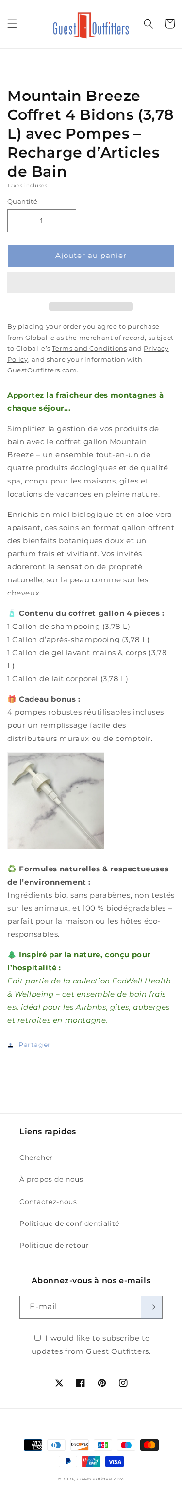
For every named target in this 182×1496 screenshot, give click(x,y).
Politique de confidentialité (69, 1223)
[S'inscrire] (151, 1307)
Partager (34, 1044)
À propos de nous (51, 1179)
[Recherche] (148, 23)
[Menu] (12, 23)
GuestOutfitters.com (100, 1479)
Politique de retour (54, 1245)
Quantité (22, 201)
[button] (91, 283)
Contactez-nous (48, 1201)
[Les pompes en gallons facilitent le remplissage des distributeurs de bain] (55, 848)
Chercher (36, 1157)
